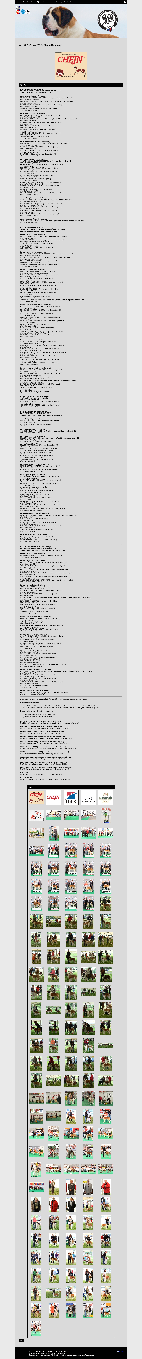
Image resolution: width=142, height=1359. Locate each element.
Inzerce (79, 2)
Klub (24, 2)
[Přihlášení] (125, 2)
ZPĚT (22, 1341)
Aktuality (18, 2)
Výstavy (59, 2)
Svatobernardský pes (34, 2)
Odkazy (72, 2)
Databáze (51, 2)
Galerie (66, 2)
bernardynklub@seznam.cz (84, 1355)
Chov (45, 2)
